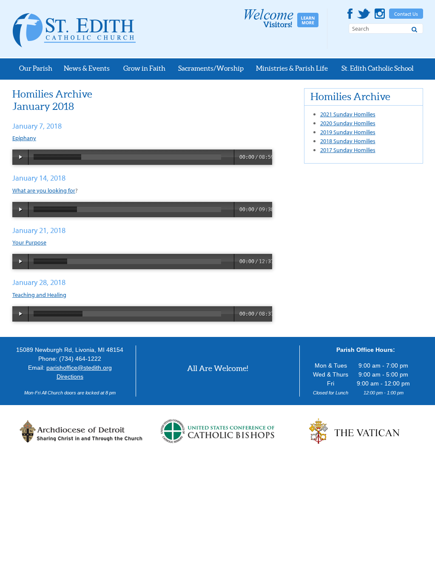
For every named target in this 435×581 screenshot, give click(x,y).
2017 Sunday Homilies (347, 150)
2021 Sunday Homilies (347, 114)
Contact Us (406, 14)
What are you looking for (43, 190)
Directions (70, 376)
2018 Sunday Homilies (347, 141)
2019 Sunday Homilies (347, 132)
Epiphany (24, 138)
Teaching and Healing (39, 295)
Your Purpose (29, 242)
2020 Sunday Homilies (347, 123)
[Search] (414, 28)
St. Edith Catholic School (377, 68)
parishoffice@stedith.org (79, 367)
